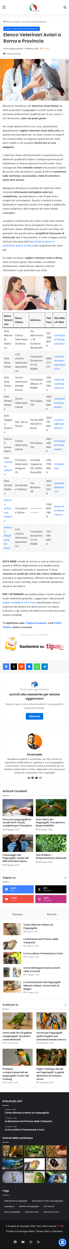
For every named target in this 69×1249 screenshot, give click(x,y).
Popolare (17, 914)
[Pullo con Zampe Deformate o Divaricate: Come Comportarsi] (12, 1177)
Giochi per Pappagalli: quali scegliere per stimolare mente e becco (51, 1036)
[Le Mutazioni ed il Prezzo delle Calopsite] (12, 943)
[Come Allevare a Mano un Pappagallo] (12, 929)
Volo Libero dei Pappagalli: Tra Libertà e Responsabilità (50, 822)
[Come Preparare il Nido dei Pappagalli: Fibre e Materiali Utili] (56, 1164)
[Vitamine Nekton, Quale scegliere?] (34, 1177)
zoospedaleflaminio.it (59, 487)
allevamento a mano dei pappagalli (47, 1201)
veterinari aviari (32, 1212)
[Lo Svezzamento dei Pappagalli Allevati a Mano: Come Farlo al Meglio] (12, 987)
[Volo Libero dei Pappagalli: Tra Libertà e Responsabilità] (51, 808)
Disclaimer (58, 1231)
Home (8, 21)
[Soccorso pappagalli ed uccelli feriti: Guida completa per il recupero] (18, 808)
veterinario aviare (51, 1212)
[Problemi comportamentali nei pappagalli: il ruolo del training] (18, 1057)
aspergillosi (9, 1206)
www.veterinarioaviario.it (59, 510)
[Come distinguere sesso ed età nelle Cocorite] (12, 972)
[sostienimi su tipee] (34, 644)
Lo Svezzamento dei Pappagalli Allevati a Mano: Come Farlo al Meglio (41, 986)
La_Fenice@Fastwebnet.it (59, 424)
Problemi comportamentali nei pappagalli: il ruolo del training (16, 1074)
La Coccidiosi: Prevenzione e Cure (43, 953)
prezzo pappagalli (12, 1212)
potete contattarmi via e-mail (19, 602)
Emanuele (34, 754)
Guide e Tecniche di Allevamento (30, 21)
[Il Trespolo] (34, 7)
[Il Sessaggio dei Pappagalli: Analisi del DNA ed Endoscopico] (18, 843)
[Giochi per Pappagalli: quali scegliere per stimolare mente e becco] (51, 1021)
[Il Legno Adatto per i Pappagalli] (12, 1164)
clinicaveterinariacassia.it (59, 402)
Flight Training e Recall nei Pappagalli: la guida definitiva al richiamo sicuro (50, 1074)
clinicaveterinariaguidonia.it (59, 339)
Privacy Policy (43, 1231)
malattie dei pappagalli (29, 1206)
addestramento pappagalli (15, 1201)
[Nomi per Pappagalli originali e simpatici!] (56, 1177)
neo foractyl (48, 1206)
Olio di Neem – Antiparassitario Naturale (51, 856)
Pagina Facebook (36, 622)
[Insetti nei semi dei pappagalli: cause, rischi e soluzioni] (56, 1151)
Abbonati (34, 716)
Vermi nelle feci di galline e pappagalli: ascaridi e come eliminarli (17, 1036)
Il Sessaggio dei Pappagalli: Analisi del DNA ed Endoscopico (16, 858)
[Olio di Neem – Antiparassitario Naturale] (51, 843)
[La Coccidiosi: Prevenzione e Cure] (12, 958)
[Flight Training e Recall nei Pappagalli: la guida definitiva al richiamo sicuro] (51, 1057)
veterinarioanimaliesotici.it (59, 383)
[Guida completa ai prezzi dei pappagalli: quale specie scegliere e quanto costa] (34, 1151)
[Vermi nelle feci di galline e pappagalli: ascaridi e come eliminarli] (18, 1021)
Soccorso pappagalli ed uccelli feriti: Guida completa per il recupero (17, 822)
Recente (52, 914)
